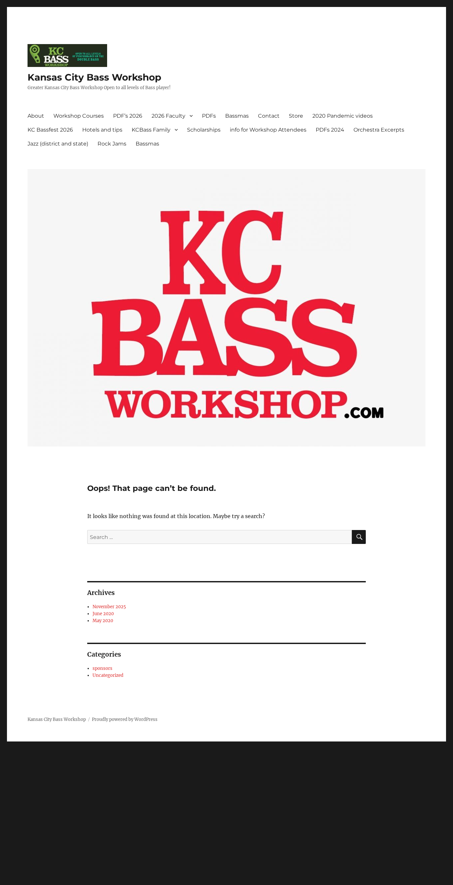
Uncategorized (108, 675)
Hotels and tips (102, 130)
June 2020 (103, 614)
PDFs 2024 (330, 130)
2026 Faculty (168, 116)
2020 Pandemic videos (342, 116)
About (36, 116)
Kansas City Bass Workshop (94, 77)
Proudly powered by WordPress (125, 719)
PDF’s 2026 (127, 116)
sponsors (102, 668)
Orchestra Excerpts (379, 130)
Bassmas (237, 116)
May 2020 (103, 620)
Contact (269, 116)
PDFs (209, 116)
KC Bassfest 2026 (50, 130)
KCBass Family (151, 130)
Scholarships (204, 130)
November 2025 (109, 607)
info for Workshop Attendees (268, 130)
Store (296, 116)
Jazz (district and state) (58, 144)
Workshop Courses (78, 116)
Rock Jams (111, 144)
